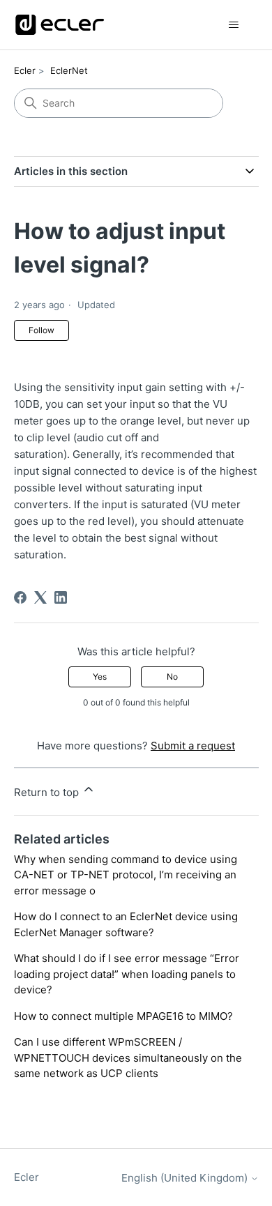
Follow (41, 330)
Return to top (48, 792)
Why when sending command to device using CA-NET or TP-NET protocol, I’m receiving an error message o (125, 875)
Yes (100, 676)
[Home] (59, 25)
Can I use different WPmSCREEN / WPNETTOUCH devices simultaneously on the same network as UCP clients (128, 1057)
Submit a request (193, 745)
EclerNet (69, 70)
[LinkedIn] (60, 597)
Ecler (25, 70)
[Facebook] (20, 597)
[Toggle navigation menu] (234, 25)
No (172, 676)
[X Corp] (40, 597)
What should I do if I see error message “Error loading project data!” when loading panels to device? (126, 974)
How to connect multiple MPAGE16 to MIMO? (123, 1016)
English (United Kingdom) (185, 1178)
